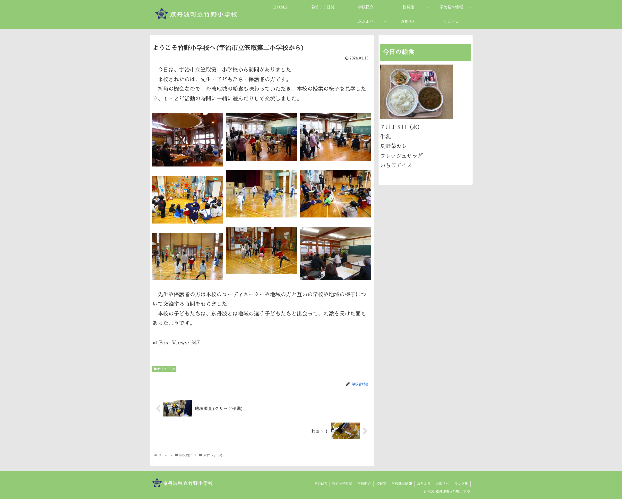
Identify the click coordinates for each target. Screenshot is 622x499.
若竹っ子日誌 (166, 368)
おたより (424, 483)
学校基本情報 (401, 483)
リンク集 (461, 483)
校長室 (381, 483)
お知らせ (442, 483)
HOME (320, 483)
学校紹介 (364, 483)
